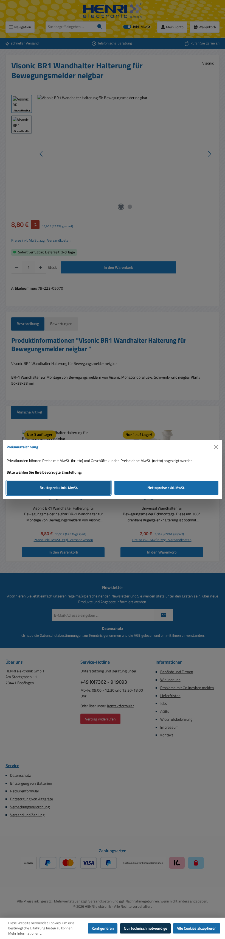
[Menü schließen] (216, 447)
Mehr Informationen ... (25, 933)
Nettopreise (166, 488)
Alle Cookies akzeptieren (196, 928)
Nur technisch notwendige (145, 928)
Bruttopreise (59, 488)
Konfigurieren (103, 928)
